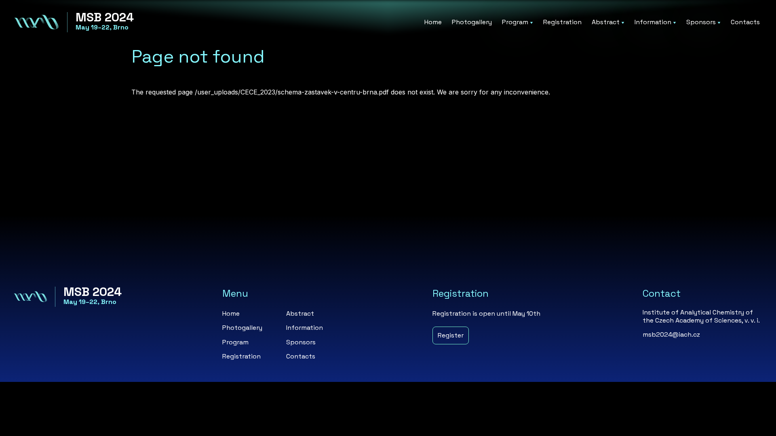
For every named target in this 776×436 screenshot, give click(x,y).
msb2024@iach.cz (671, 334)
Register (451, 335)
